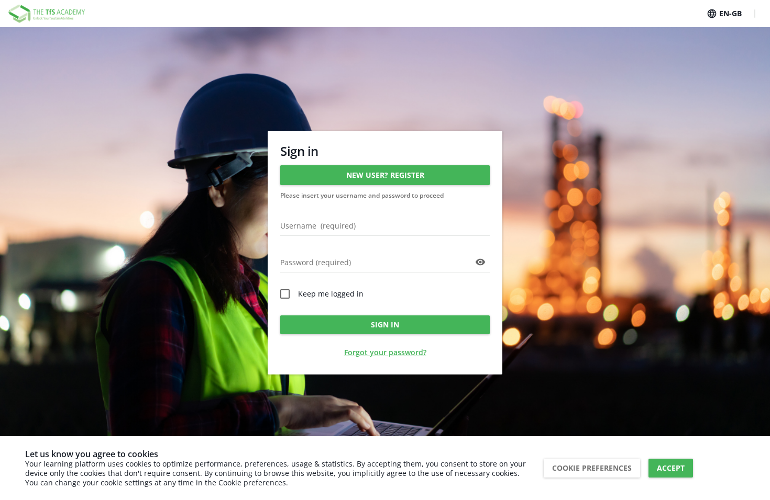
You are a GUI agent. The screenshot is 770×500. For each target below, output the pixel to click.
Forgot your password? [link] (385, 352)
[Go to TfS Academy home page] (47, 13)
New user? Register (385, 175)
